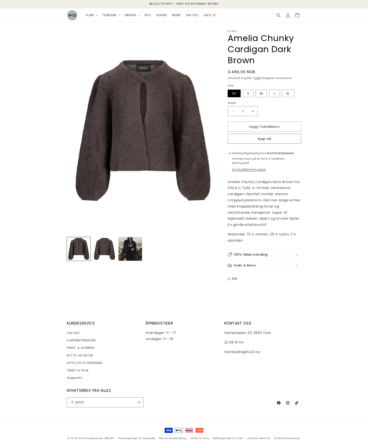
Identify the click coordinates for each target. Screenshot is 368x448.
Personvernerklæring (173, 438)
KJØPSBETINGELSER (81, 340)
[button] (91, 15)
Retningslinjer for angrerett (137, 438)
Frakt (257, 78)
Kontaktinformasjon (287, 438)
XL (288, 93)
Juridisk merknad (258, 438)
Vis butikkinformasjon (249, 169)
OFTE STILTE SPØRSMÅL (85, 363)
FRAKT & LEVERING (81, 348)
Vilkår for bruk (78, 370)
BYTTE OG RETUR (80, 355)
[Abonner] (138, 402)
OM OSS (73, 333)
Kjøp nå (264, 138)
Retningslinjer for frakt (228, 438)
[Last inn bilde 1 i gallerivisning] (79, 249)
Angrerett (74, 378)
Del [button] (234, 278)
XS (234, 93)
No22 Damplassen (91, 438)
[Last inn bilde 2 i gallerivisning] (104, 249)
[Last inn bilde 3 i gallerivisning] (130, 249)
